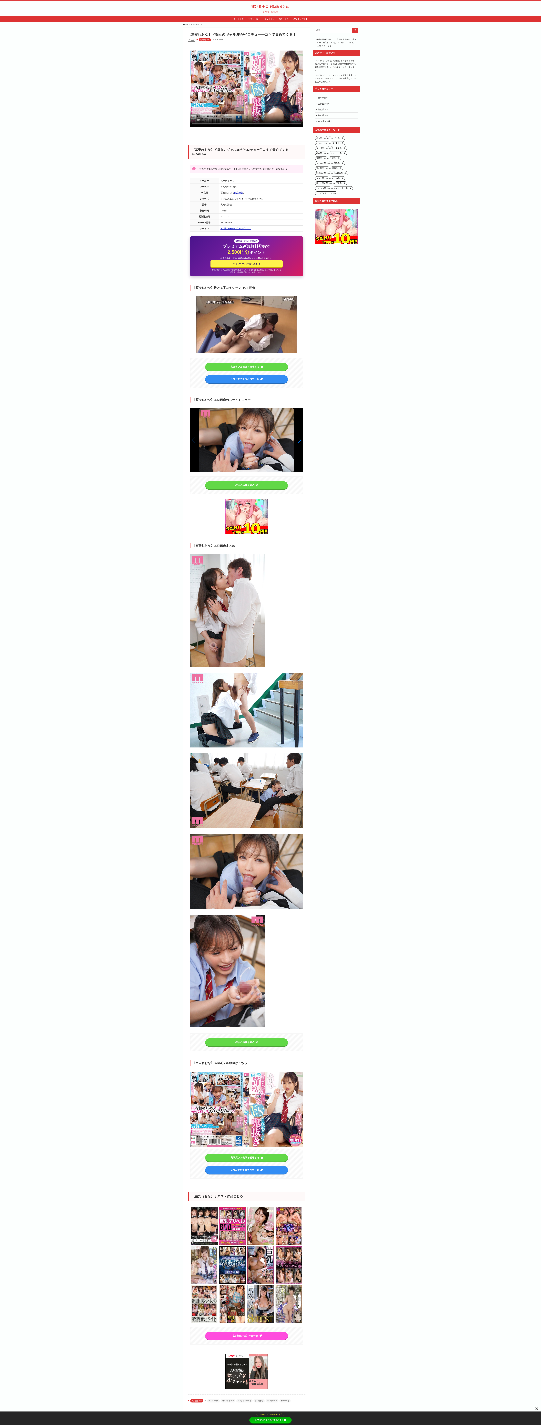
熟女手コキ (323, 115)
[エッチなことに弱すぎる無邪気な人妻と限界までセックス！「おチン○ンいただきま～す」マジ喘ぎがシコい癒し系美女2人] (289, 1322)
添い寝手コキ (272, 1401)
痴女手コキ (285, 1401)
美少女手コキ (204, 40)
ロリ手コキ (323, 98)
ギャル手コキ (213, 1401)
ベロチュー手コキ (244, 1401)
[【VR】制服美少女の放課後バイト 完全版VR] (204, 1322)
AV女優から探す (325, 121)
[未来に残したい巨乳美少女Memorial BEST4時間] (260, 1283)
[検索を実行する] (355, 30)
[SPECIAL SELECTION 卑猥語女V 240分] (232, 1283)
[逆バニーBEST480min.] (204, 1244)
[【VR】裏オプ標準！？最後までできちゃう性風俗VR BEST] (289, 1244)
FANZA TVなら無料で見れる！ (269, 1420)
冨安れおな (259, 1401)
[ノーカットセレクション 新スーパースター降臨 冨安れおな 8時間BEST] (260, 1322)
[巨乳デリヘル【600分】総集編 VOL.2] (232, 1244)
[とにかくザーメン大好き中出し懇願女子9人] (260, 1244)
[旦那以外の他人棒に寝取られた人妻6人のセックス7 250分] (289, 1283)
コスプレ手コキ (228, 1401)
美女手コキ (323, 109)
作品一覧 (238, 192)
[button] (299, 440)
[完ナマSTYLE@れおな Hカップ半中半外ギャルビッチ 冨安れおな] (204, 1283)
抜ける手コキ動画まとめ (270, 6)
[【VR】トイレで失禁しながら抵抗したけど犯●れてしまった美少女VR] (232, 1322)
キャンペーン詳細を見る (246, 264)
